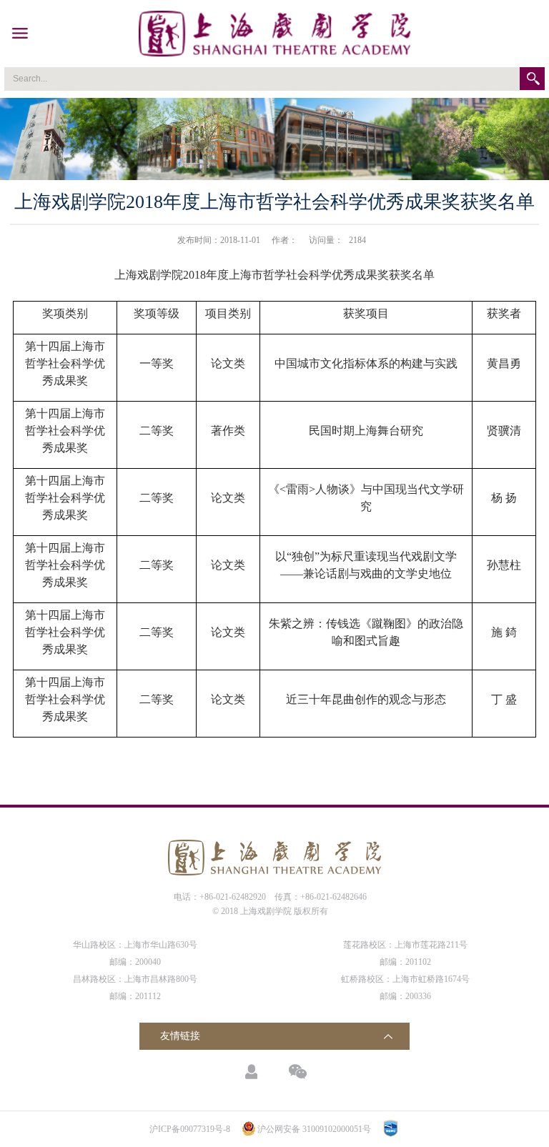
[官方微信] (298, 1071)
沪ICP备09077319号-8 (189, 1129)
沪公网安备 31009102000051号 (314, 1129)
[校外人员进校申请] (251, 1071)
